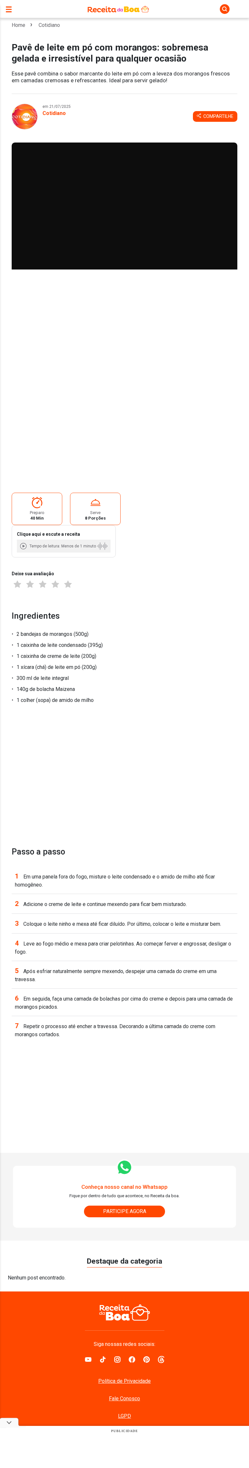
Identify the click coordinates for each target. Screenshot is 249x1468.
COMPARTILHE (217, 116)
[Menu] (10, 9)
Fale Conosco (124, 1398)
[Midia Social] (88, 1359)
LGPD (124, 1416)
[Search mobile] (225, 9)
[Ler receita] (24, 546)
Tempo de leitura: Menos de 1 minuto (63, 546)
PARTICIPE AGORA (124, 1211)
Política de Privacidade (124, 1381)
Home (18, 25)
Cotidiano (49, 25)
